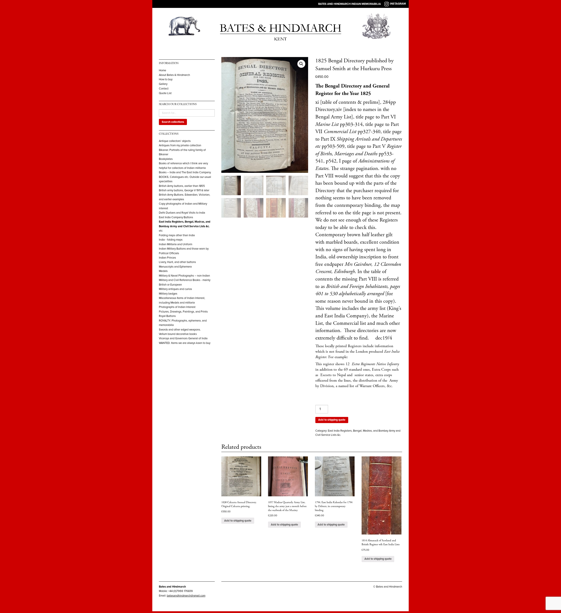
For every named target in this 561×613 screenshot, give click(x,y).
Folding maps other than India (177, 235)
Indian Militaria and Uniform (175, 244)
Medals (163, 271)
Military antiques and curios (175, 289)
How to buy (165, 79)
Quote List (165, 93)
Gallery (163, 84)
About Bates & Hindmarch (174, 75)
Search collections (173, 122)
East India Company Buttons (176, 217)
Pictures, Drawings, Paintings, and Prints (183, 311)
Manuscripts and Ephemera (175, 266)
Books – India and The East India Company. (185, 172)
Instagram (398, 3)
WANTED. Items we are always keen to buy (184, 343)
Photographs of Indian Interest (177, 307)
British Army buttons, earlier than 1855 (182, 186)
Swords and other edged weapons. (180, 329)
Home (162, 70)
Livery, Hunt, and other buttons (177, 262)
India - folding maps (171, 239)
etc (161, 230)
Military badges (168, 293)
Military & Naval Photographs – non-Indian (184, 275)
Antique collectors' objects (175, 141)
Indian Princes (167, 257)
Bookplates (166, 159)
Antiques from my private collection (180, 145)
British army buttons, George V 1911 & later (184, 190)
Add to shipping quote (331, 420)
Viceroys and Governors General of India (183, 338)
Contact (164, 88)
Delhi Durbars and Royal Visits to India (182, 212)
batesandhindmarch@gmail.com (186, 595)
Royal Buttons (167, 316)
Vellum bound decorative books (178, 334)
